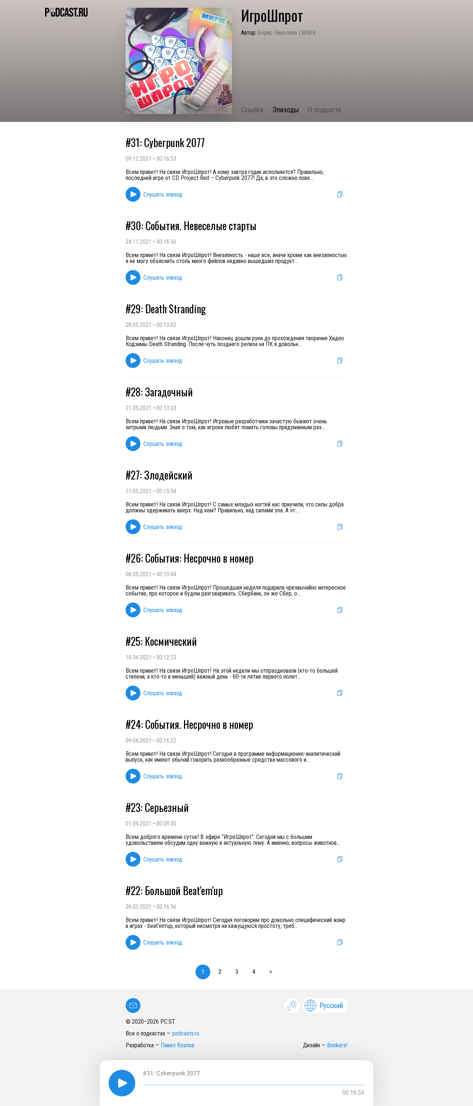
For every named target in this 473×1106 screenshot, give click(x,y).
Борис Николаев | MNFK (287, 32)
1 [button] (202, 971)
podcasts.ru (185, 1033)
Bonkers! (337, 1045)
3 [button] (236, 971)
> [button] (270, 971)
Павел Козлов (177, 1045)
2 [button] (219, 971)
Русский (331, 1005)
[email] (133, 1005)
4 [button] (253, 971)
